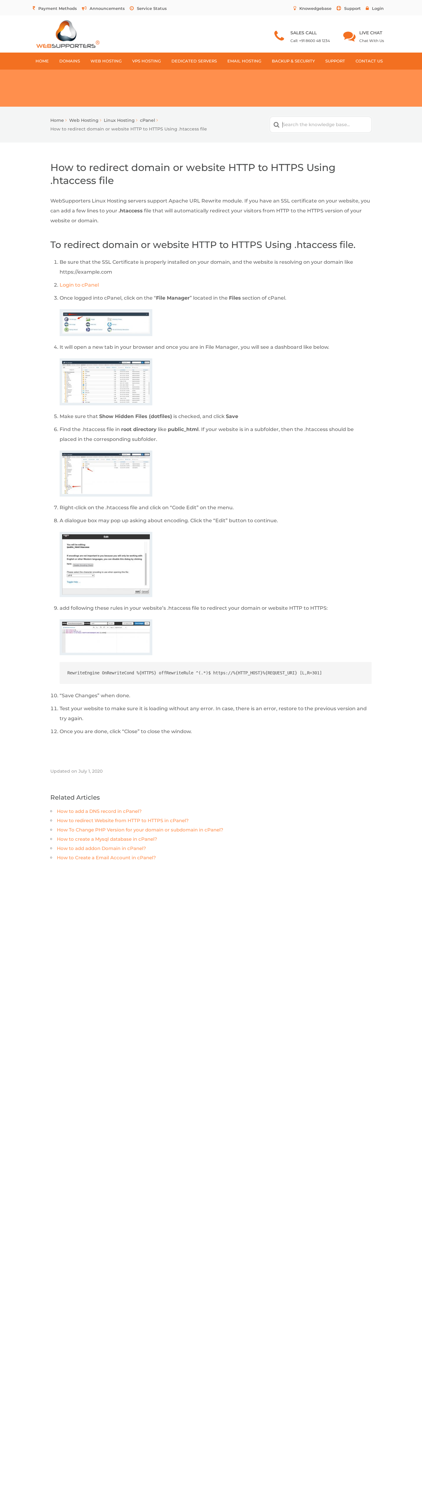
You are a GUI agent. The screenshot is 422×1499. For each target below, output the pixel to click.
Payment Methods (57, 8)
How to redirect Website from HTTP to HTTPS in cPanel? (123, 820)
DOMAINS (69, 60)
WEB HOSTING (106, 60)
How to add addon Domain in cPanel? (101, 848)
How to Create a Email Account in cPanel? (106, 858)
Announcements (107, 8)
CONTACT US (369, 60)
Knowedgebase (315, 8)
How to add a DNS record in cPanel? (99, 811)
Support (352, 8)
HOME (42, 60)
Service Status (152, 8)
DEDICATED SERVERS (194, 60)
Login (378, 8)
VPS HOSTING (146, 60)
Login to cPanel (79, 285)
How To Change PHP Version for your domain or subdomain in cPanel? (140, 830)
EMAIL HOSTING (244, 60)
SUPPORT (335, 60)
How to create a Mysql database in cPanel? (107, 839)
